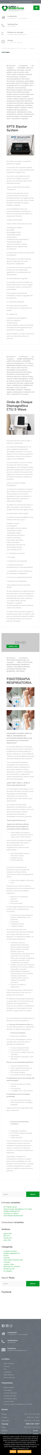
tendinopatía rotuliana (15, 114)
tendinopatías (29, 114)
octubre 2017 (7, 1238)
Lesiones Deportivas (10, 1393)
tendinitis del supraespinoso (17, 110)
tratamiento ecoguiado (19, 118)
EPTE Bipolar (24, 83)
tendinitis (28, 105)
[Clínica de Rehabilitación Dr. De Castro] (12, 8)
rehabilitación (20, 105)
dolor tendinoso (18, 74)
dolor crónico (11, 368)
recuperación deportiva (23, 101)
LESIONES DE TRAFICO (11, 1213)
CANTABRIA (21, 68)
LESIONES (6, 1262)
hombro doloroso (13, 94)
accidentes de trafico (10, 1251)
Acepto (13, 1451)
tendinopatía (11, 112)
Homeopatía (7, 1390)
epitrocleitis (11, 83)
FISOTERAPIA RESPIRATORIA (16, 669)
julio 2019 (6, 1236)
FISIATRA (6, 1258)
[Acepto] (39, 1445)
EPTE (18, 83)
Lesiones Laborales (9, 1396)
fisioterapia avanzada (14, 372)
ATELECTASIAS (27, 662)
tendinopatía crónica (24, 112)
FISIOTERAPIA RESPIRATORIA (16, 660)
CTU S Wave (28, 363)
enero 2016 (7, 1240)
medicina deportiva (20, 99)
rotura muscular (20, 387)
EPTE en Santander (21, 85)
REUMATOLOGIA (9, 1269)
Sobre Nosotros (8, 1363)
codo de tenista (18, 72)
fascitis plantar (20, 88)
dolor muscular (22, 368)
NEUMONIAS (11, 671)
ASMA (19, 662)
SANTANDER (11, 390)
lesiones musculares (14, 96)
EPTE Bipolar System (17, 128)
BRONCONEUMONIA (13, 664)
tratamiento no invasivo (19, 394)
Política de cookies (24, 1451)
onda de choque (27, 376)
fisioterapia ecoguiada (15, 90)
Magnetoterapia (8, 1387)
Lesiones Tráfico (8, 1264)
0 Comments (23, 66)
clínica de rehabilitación (15, 363)
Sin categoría (7, 1271)
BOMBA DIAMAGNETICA (25, 359)
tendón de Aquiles (13, 116)
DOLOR (5, 1255)
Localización (7, 1372)
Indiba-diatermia (8, 1375)
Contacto (6, 1366)
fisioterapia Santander (21, 92)
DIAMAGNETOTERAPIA (14, 365)
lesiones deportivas (27, 94)
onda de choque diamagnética (17, 379)
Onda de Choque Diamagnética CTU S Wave (19, 406)
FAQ (4, 1369)
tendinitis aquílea (13, 107)
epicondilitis (29, 81)
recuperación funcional (15, 103)
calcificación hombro (14, 361)
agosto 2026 (7, 1233)
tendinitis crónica (26, 107)
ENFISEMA (26, 667)
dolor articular (28, 365)
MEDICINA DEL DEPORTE (11, 1266)
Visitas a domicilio (9, 1377)
